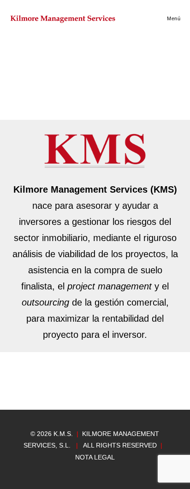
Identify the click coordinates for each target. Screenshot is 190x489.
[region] (95, 391)
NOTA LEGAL (95, 457)
